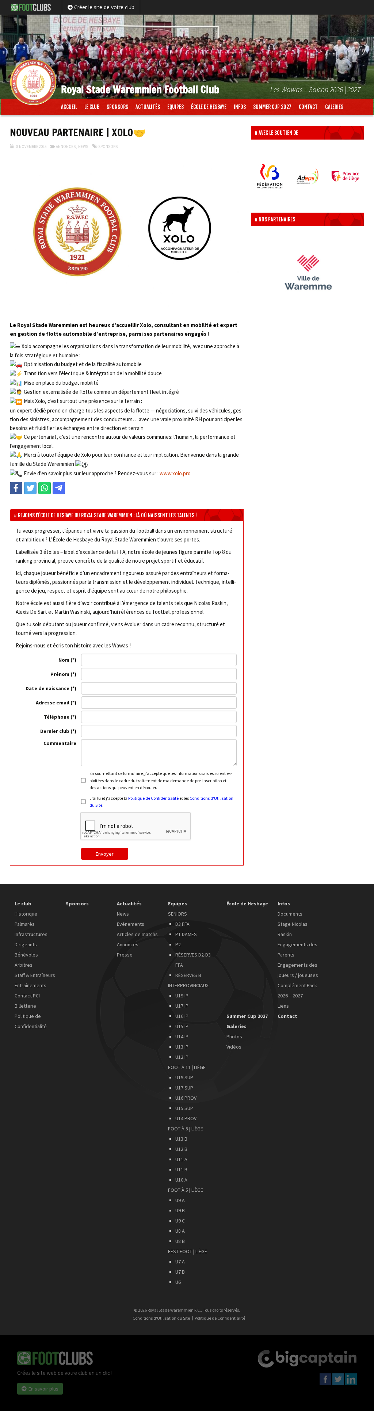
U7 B (180, 1272)
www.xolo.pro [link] (175, 473)
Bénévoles (26, 954)
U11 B (181, 1169)
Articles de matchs (137, 934)
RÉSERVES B (188, 975)
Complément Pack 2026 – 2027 (297, 990)
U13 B (181, 1139)
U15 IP (181, 1026)
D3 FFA (182, 924)
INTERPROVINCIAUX (188, 985)
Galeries (334, 107)
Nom (63, 660)
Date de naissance (47, 688)
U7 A (180, 1261)
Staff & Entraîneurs (35, 975)
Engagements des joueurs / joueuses (298, 970)
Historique (26, 913)
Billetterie (25, 1006)
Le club (91, 107)
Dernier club (54, 731)
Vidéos (233, 1046)
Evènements (130, 924)
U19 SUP (184, 1077)
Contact (308, 107)
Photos (234, 1036)
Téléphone (56, 717)
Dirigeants (26, 944)
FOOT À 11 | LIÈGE (187, 1067)
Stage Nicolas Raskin (293, 929)
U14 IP (181, 1036)
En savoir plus (43, 1388)
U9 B (180, 1210)
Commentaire (59, 743)
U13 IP (181, 1046)
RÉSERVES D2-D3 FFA (193, 959)
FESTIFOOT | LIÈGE (187, 1251)
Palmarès (25, 924)
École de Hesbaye (208, 107)
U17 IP (181, 1006)
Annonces (66, 146)
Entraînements (30, 985)
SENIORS (177, 913)
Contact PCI (27, 995)
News (83, 146)
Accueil (69, 107)
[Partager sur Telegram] (59, 488)
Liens (283, 1006)
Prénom (59, 674)
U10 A (181, 1179)
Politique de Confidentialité (153, 798)
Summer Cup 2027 (272, 107)
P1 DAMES (186, 934)
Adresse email (52, 702)
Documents (290, 913)
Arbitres (24, 965)
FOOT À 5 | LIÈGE (185, 1190)
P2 (178, 944)
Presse (125, 954)
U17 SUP (184, 1087)
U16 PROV (185, 1098)
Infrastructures (31, 934)
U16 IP (181, 1016)
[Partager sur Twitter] (30, 488)
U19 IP (181, 995)
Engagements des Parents (297, 949)
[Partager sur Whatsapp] (44, 488)
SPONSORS (108, 146)
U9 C (180, 1220)
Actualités (148, 107)
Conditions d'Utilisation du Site (161, 1318)
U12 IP (181, 1057)
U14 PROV (185, 1118)
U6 (178, 1282)
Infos (240, 107)
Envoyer (105, 854)
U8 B (180, 1241)
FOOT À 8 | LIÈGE (185, 1128)
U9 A (180, 1200)
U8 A (180, 1231)
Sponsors (117, 107)
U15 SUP (184, 1108)
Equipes (175, 107)
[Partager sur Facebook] (16, 488)
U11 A (181, 1159)
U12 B (181, 1149)
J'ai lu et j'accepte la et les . (161, 801)
